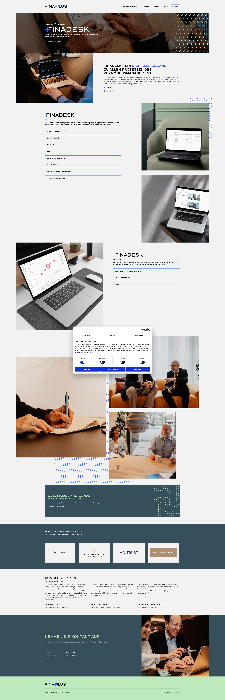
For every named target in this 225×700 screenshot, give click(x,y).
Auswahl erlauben (112, 369)
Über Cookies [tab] (139, 335)
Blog (166, 6)
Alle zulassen (138, 369)
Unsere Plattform (130, 6)
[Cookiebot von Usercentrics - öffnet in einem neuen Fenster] (142, 329)
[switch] (102, 362)
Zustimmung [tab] (86, 335)
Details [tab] (112, 335)
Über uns (146, 6)
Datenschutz (176, 692)
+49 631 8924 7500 (71, 656)
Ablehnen (87, 369)
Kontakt (175, 6)
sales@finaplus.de (50, 656)
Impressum (168, 692)
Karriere (157, 6)
